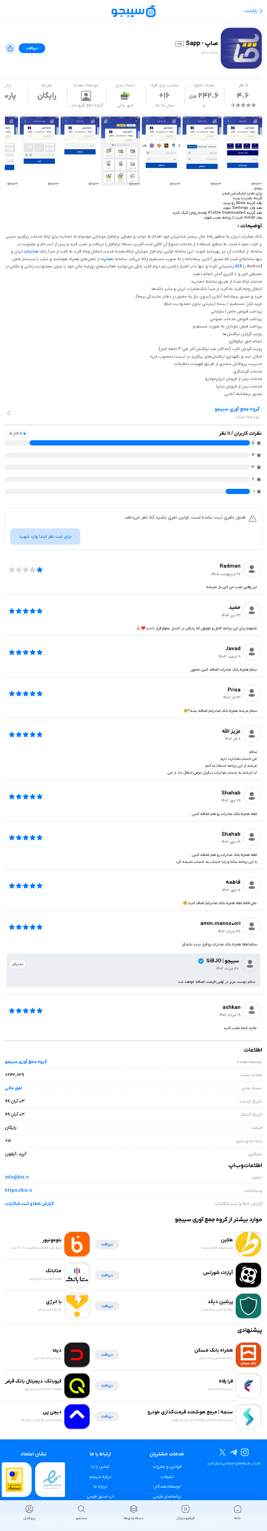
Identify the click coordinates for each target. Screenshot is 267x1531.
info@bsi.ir (17, 1177)
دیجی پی (52, 1412)
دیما (57, 1350)
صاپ (107, 259)
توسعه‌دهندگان (167, 1486)
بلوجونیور (52, 1240)
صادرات (31, 251)
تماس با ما (100, 1467)
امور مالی (125, 105)
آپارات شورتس (218, 1272)
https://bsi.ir (19, 1190)
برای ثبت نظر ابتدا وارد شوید (45, 536)
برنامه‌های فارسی (167, 1496)
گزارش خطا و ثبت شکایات (29, 1204)
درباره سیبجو (100, 1477)
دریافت (32, 48)
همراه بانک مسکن (213, 1350)
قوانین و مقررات (167, 1467)
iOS (238, 266)
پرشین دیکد (220, 1302)
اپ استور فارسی (100, 1496)
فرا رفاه (226, 1381)
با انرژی (54, 1302)
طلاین (227, 1240)
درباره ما (100, 1486)
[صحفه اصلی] (133, 11)
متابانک (54, 1271)
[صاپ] (242, 151)
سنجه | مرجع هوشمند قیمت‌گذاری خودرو (190, 1412)
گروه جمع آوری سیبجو (26, 1062)
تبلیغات (167, 1477)
